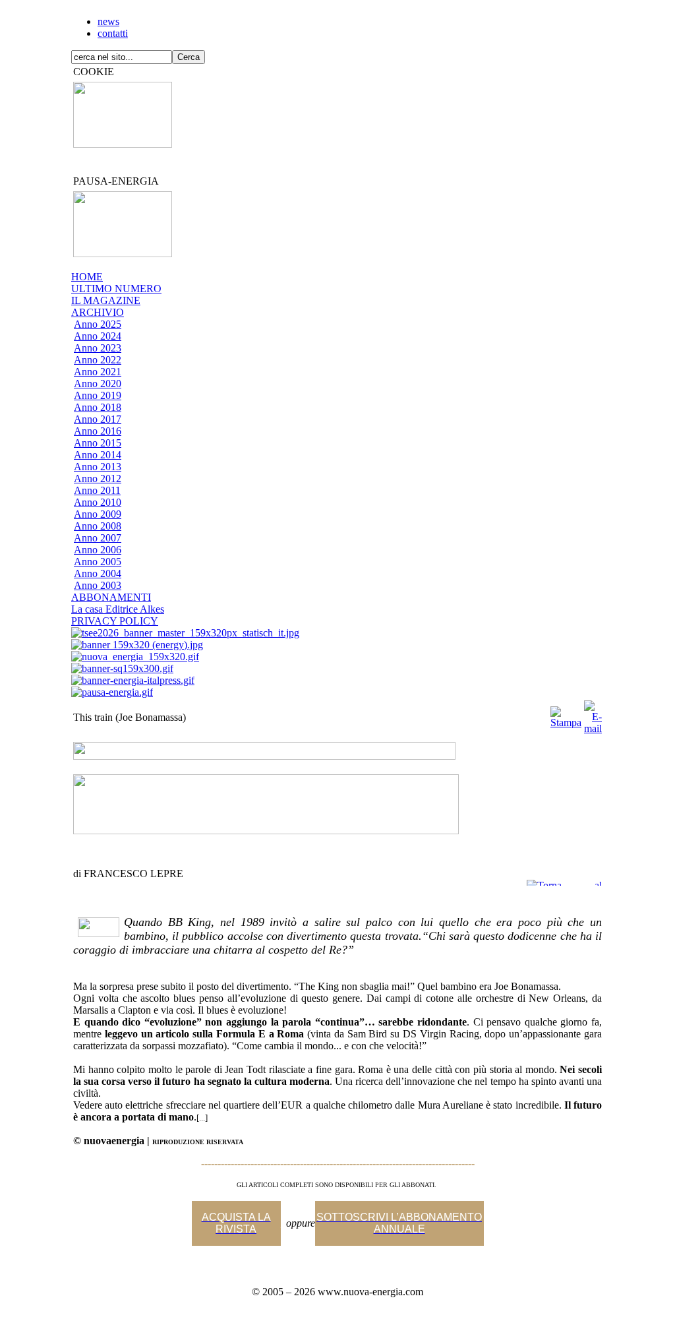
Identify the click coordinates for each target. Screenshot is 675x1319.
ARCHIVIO (97, 312)
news (108, 21)
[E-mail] (593, 714)
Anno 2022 (97, 359)
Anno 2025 (97, 324)
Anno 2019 (97, 395)
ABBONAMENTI (111, 597)
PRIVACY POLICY (114, 621)
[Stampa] (565, 714)
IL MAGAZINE (105, 300)
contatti (113, 33)
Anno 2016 (97, 431)
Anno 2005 (97, 561)
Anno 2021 (97, 371)
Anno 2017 (97, 419)
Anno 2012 (97, 478)
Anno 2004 (97, 573)
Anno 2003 (97, 585)
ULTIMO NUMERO (116, 288)
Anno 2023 (97, 347)
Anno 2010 (97, 502)
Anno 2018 (97, 407)
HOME (87, 276)
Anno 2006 (97, 549)
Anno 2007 (97, 537)
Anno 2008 (97, 526)
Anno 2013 (97, 466)
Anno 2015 (97, 442)
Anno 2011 (97, 490)
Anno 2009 (97, 514)
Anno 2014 (97, 454)
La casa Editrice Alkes (117, 609)
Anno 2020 (97, 383)
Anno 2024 (97, 336)
